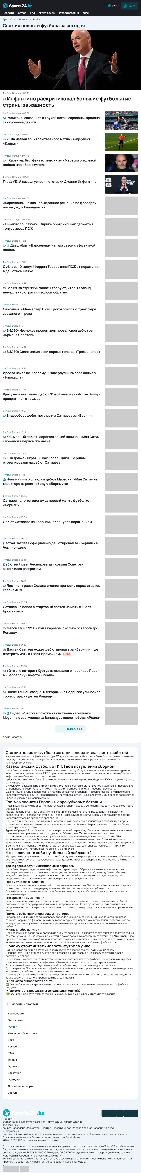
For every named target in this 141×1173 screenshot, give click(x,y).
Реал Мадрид (73, 1128)
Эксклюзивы (47, 13)
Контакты (21, 1134)
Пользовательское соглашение (108, 1134)
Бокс (11, 1040)
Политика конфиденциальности (46, 1134)
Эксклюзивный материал (21, 965)
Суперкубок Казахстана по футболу (27, 785)
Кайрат (7, 1128)
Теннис (12, 1059)
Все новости (16, 1013)
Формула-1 (14, 1079)
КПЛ (32, 13)
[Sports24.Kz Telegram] (112, 1113)
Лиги (85, 13)
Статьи (12, 1092)
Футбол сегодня (69, 13)
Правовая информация (17, 1137)
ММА (11, 1053)
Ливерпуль (58, 1128)
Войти (132, 6)
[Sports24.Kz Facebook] (105, 1113)
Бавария (98, 1128)
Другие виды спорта (21, 1086)
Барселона (18, 1128)
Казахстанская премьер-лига (24, 773)
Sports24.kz (9, 19)
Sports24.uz (73, 1137)
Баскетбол (14, 1073)
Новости (8, 13)
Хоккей (12, 1046)
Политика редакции (44, 1137)
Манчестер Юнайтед (38, 1128)
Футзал (12, 1066)
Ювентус (109, 1128)
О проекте (9, 1134)
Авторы (60, 1137)
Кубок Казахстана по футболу (23, 779)
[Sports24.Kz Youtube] (120, 1113)
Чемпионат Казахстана (22, 1033)
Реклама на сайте (77, 1134)
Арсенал (87, 1128)
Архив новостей (12, 737)
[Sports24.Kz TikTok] (127, 1113)
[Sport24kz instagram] (134, 1113)
